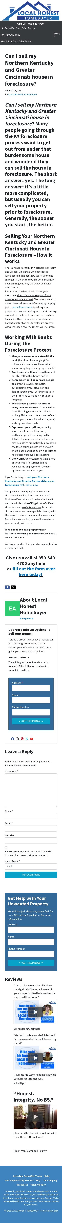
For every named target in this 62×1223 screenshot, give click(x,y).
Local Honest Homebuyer (22, 94)
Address (17, 683)
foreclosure (25, 307)
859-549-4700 (35, 24)
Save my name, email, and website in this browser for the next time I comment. (29, 853)
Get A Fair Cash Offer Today (16, 41)
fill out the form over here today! (33, 572)
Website (10, 835)
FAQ (38, 1180)
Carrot (55, 1210)
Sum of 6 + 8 (12, 861)
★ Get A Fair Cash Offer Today (18, 28)
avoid (16, 307)
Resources (22, 1184)
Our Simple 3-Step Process (19, 1180)
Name (15, 695)
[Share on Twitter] (13, 587)
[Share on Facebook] (7, 587)
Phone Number (20, 707)
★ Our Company (10, 35)
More (57, 33)
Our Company (50, 1180)
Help (46, 1176)
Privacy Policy (38, 1184)
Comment (11, 771)
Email (9, 823)
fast (29, 481)
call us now (31, 485)
